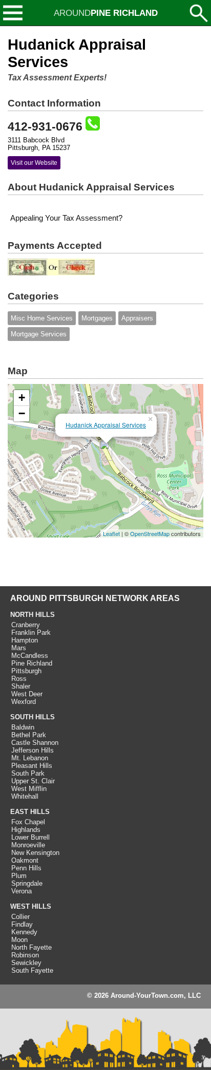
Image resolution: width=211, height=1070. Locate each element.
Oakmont (24, 860)
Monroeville (28, 845)
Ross (19, 678)
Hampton (24, 640)
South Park (28, 773)
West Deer (27, 694)
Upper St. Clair (33, 781)
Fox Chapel (28, 822)
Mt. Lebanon (29, 758)
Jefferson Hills (32, 750)
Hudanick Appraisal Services (106, 424)
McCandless (29, 655)
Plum (19, 876)
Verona (21, 891)
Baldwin (22, 727)
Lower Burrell (30, 837)
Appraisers (137, 318)
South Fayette (32, 970)
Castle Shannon (34, 742)
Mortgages (97, 318)
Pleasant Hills (31, 765)
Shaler (20, 686)
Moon (19, 940)
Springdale (27, 883)
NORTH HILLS (32, 614)
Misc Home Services (42, 318)
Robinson (25, 955)
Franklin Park (31, 632)
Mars (18, 648)
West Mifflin (29, 789)
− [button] (21, 413)
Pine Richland (31, 663)
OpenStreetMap (150, 533)
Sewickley (26, 963)
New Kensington (35, 853)
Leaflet (111, 533)
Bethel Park (28, 735)
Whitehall (24, 796)
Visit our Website (34, 162)
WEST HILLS (30, 906)
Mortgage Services (39, 334)
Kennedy (24, 932)
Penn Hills (26, 868)
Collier (20, 917)
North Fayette (31, 947)
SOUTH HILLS (32, 717)
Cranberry (25, 625)
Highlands (25, 829)
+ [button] (21, 397)
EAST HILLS (30, 812)
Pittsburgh (26, 671)
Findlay (22, 924)
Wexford (23, 701)
